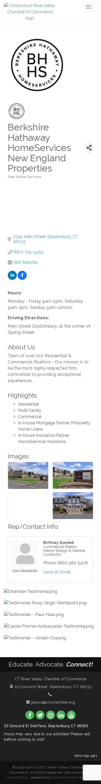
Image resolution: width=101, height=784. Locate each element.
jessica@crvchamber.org (52, 702)
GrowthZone (17, 777)
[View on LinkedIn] (12, 278)
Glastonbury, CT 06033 (53, 687)
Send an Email (56, 572)
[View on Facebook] (22, 278)
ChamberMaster (65, 777)
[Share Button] (89, 148)
